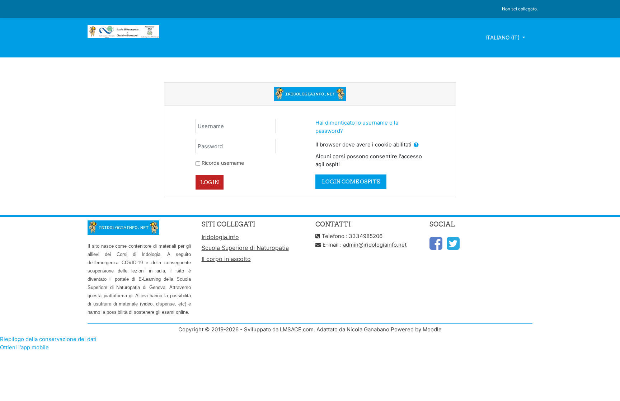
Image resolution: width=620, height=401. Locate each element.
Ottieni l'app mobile (24, 347)
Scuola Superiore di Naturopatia (245, 247)
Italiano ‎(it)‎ (503, 37)
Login (209, 182)
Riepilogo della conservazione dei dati (48, 339)
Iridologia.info (220, 237)
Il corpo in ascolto (226, 258)
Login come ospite (351, 181)
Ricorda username (223, 163)
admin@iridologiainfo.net (375, 244)
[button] (416, 145)
